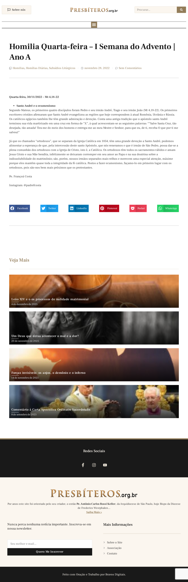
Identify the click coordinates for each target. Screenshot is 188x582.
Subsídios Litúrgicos (62, 68)
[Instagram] (94, 465)
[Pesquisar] (181, 10)
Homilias (18, 68)
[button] (94, 25)
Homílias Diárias (37, 68)
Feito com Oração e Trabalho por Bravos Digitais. (94, 574)
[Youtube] (105, 465)
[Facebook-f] (83, 465)
